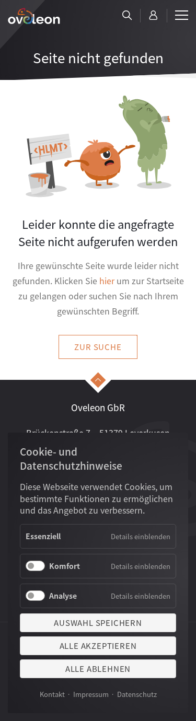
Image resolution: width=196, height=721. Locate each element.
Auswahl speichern (98, 622)
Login (153, 15)
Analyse (63, 595)
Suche (127, 15)
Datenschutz (137, 694)
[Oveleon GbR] (34, 16)
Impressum (91, 694)
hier (106, 280)
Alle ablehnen (98, 668)
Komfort (64, 566)
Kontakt (52, 694)
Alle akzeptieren (98, 645)
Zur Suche (97, 346)
